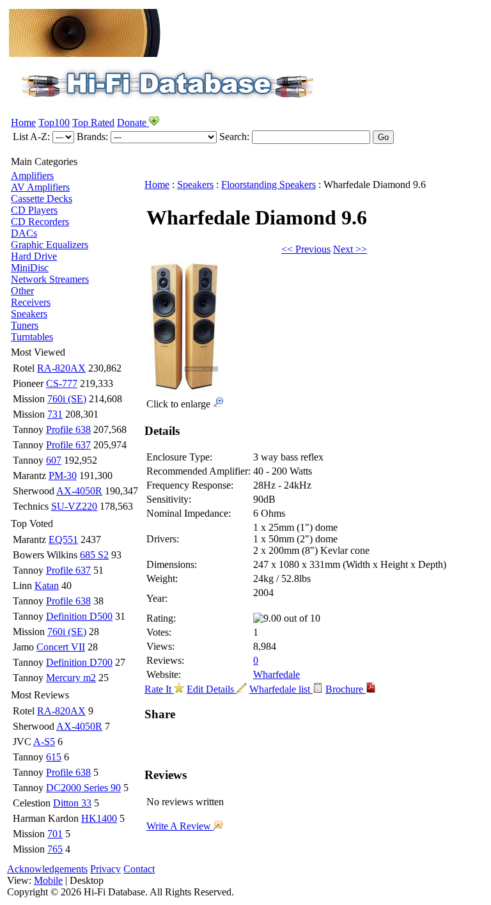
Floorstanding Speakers (268, 184)
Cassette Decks (41, 198)
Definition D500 (79, 616)
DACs (24, 233)
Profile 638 (68, 429)
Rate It (159, 689)
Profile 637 (68, 444)
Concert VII (60, 646)
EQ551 (63, 539)
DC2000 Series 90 (83, 787)
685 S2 (94, 554)
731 (55, 414)
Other (22, 290)
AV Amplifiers (40, 187)
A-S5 (44, 741)
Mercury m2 (71, 677)
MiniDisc (30, 267)
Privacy (105, 868)
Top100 (54, 122)
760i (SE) (66, 398)
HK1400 (99, 818)
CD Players (34, 210)
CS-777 (61, 383)
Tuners (24, 325)
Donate (133, 122)
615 (53, 757)
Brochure (345, 689)
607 (53, 460)
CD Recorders (40, 221)
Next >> (350, 249)
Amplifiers (32, 175)
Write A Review (180, 826)
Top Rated (93, 122)
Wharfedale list (281, 689)
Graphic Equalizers (49, 244)
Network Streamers (50, 279)
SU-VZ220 (74, 506)
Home (23, 122)
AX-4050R (79, 490)
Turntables (32, 336)
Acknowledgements (47, 868)
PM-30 (63, 475)
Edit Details (212, 689)
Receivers (31, 302)
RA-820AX (61, 368)
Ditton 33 (72, 803)
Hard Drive (34, 256)
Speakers (29, 313)
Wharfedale (276, 674)
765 (55, 849)
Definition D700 (79, 662)
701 (55, 833)
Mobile (48, 880)
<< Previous (306, 249)
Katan (47, 585)
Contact (139, 868)
